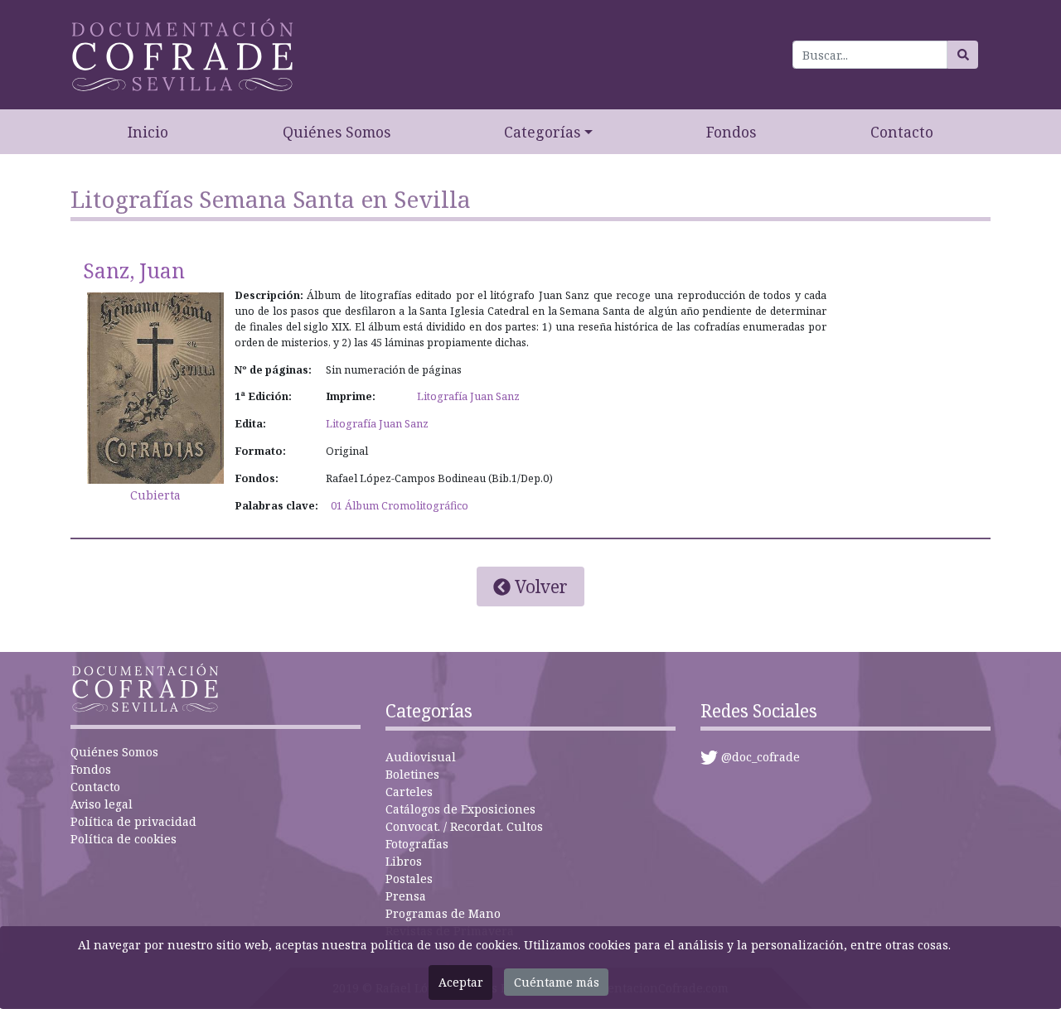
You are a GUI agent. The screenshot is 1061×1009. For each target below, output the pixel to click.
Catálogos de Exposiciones (460, 809)
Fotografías (416, 844)
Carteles (409, 791)
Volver (539, 586)
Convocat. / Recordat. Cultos (464, 826)
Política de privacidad (133, 821)
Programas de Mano (443, 913)
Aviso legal (101, 804)
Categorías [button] (542, 132)
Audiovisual (420, 757)
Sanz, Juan (134, 270)
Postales (409, 878)
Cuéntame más (556, 982)
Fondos (731, 132)
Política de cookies (123, 839)
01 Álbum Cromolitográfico (399, 506)
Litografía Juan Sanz (468, 396)
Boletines (412, 774)
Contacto (901, 132)
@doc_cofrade (760, 757)
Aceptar (460, 982)
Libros (403, 861)
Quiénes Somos (336, 132)
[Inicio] (182, 54)
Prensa (405, 896)
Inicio (148, 132)
